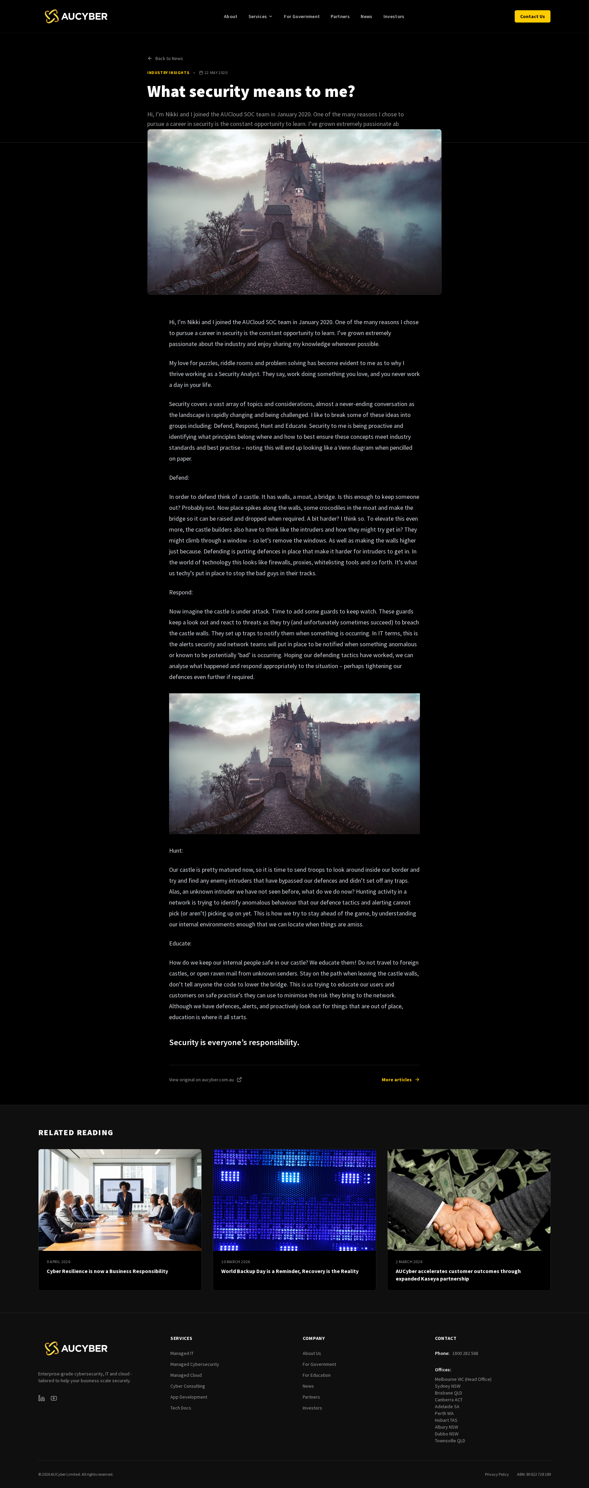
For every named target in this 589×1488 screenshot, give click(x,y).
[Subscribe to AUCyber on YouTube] (53, 1398)
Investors (394, 16)
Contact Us (532, 16)
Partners (340, 16)
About (231, 16)
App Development (188, 1397)
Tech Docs (180, 1408)
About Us (312, 1353)
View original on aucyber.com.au (201, 1080)
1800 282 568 (465, 1353)
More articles (397, 1080)
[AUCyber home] (76, 16)
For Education (317, 1375)
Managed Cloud (186, 1375)
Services (257, 16)
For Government (302, 16)
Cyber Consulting (187, 1386)
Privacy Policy (497, 1474)
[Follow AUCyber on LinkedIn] (41, 1398)
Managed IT (182, 1353)
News (366, 16)
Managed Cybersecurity (194, 1364)
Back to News (169, 58)
